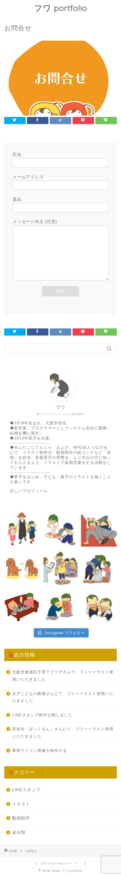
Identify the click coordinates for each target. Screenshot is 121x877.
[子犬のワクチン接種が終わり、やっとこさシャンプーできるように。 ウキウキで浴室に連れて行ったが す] (22, 567)
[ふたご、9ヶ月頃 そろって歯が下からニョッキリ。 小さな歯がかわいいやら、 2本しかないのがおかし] (99, 605)
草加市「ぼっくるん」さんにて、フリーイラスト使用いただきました (62, 732)
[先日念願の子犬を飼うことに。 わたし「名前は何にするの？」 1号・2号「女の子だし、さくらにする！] (61, 605)
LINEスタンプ (26, 789)
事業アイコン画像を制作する (39, 751)
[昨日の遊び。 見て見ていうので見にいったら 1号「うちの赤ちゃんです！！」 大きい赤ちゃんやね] (22, 605)
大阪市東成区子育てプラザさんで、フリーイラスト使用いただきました (62, 676)
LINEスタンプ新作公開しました (42, 715)
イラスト (21, 804)
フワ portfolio (60, 8)
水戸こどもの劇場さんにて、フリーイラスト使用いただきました (62, 697)
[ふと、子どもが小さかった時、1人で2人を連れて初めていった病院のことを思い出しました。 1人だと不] (61, 567)
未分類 (19, 832)
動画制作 (21, 818)
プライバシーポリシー (56, 863)
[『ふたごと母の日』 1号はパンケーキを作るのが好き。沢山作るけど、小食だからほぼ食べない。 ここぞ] (99, 529)
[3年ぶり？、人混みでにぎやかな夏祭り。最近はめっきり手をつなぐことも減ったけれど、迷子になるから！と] (22, 529)
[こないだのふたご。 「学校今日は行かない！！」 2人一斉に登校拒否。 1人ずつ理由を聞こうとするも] (61, 529)
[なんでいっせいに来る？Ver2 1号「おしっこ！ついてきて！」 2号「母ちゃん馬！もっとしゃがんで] (99, 567)
